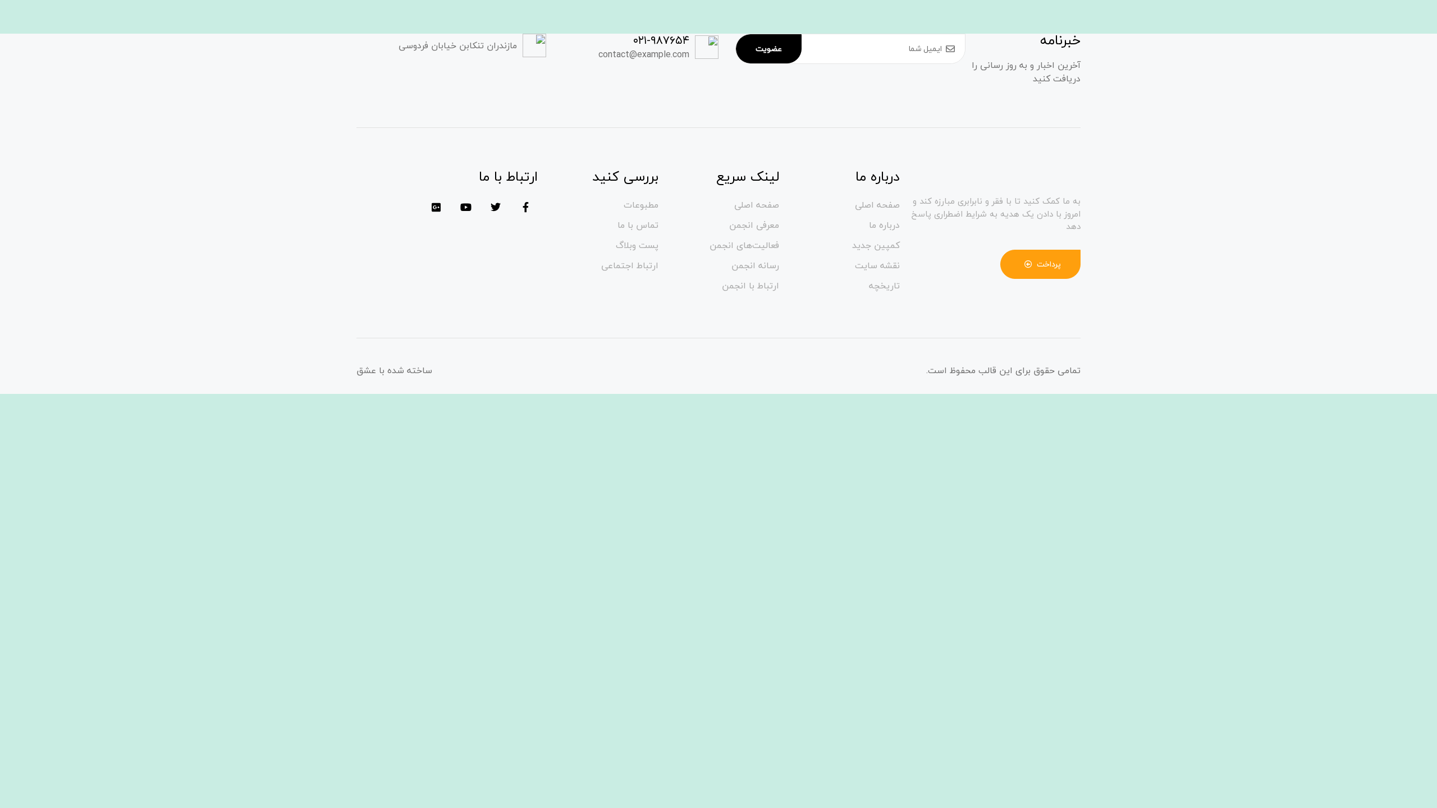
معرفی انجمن (754, 225)
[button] (1040, 264)
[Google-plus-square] (436, 207)
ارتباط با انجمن (750, 285)
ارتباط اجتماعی (629, 265)
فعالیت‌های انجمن (744, 245)
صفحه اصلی (877, 205)
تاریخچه (884, 285)
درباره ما (884, 225)
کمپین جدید (876, 245)
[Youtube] (466, 207)
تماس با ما (637, 225)
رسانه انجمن (755, 265)
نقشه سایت (877, 265)
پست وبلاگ (637, 245)
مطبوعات (641, 205)
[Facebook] (526, 207)
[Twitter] (496, 207)
